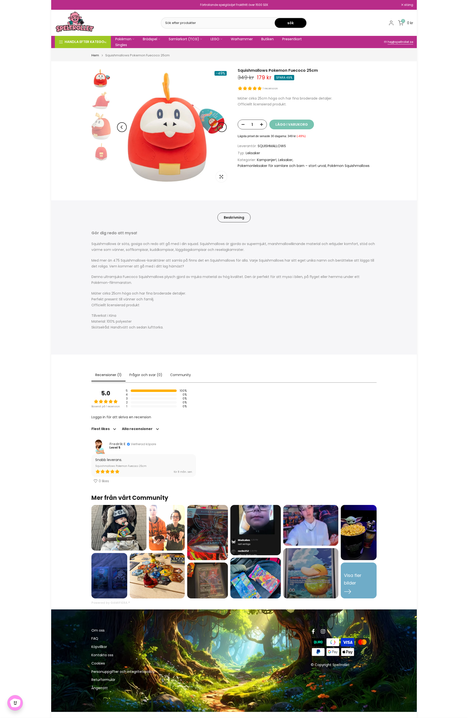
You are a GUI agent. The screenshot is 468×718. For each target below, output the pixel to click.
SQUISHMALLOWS (272, 146)
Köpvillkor (99, 647)
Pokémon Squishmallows (349, 165)
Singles (121, 44)
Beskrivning (234, 217)
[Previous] (122, 127)
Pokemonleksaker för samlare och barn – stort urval (282, 165)
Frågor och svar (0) (145, 374)
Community (180, 374)
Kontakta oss (102, 655)
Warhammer (242, 39)
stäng (62, 4)
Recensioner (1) (108, 374)
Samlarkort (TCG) (184, 39)
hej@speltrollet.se (400, 42)
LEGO (215, 39)
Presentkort (292, 39)
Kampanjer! (266, 159)
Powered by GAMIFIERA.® (110, 603)
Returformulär (103, 679)
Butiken (267, 39)
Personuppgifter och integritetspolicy (123, 671)
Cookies (98, 663)
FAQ (94, 638)
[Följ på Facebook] (313, 631)
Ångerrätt (99, 688)
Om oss (98, 630)
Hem (95, 55)
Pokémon (123, 39)
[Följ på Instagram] (323, 631)
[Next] (222, 127)
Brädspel (150, 39)
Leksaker (253, 153)
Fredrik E (117, 443)
